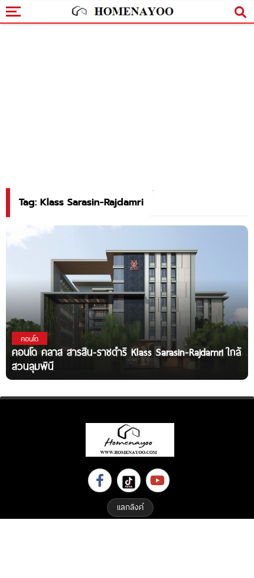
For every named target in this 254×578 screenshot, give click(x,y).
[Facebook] (100, 480)
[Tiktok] (129, 480)
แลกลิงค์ (130, 507)
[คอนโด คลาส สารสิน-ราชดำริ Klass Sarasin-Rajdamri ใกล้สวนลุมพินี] (127, 302)
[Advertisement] (127, 547)
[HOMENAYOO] (121, 12)
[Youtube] (158, 480)
